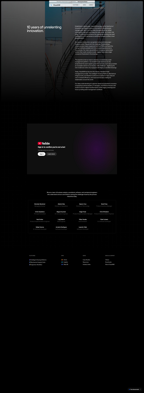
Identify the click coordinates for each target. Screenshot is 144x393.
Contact (91, 4)
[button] (76, 5)
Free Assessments (134, 389)
